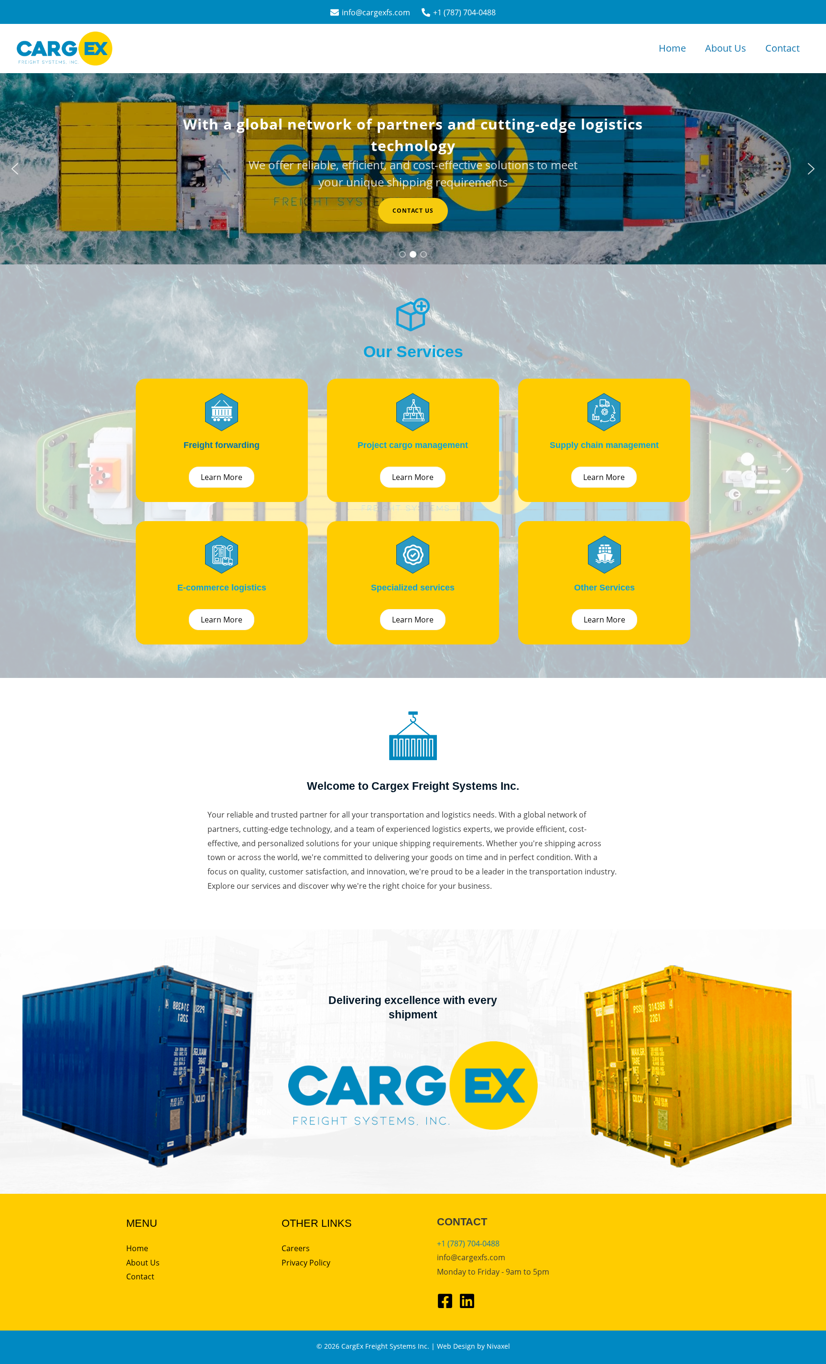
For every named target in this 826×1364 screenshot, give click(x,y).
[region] (413, 168)
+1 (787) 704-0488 (468, 1243)
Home (672, 48)
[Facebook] (445, 1301)
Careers (296, 1248)
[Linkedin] (467, 1301)
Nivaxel (498, 1346)
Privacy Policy (306, 1262)
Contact (782, 48)
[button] (14, 168)
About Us (725, 48)
